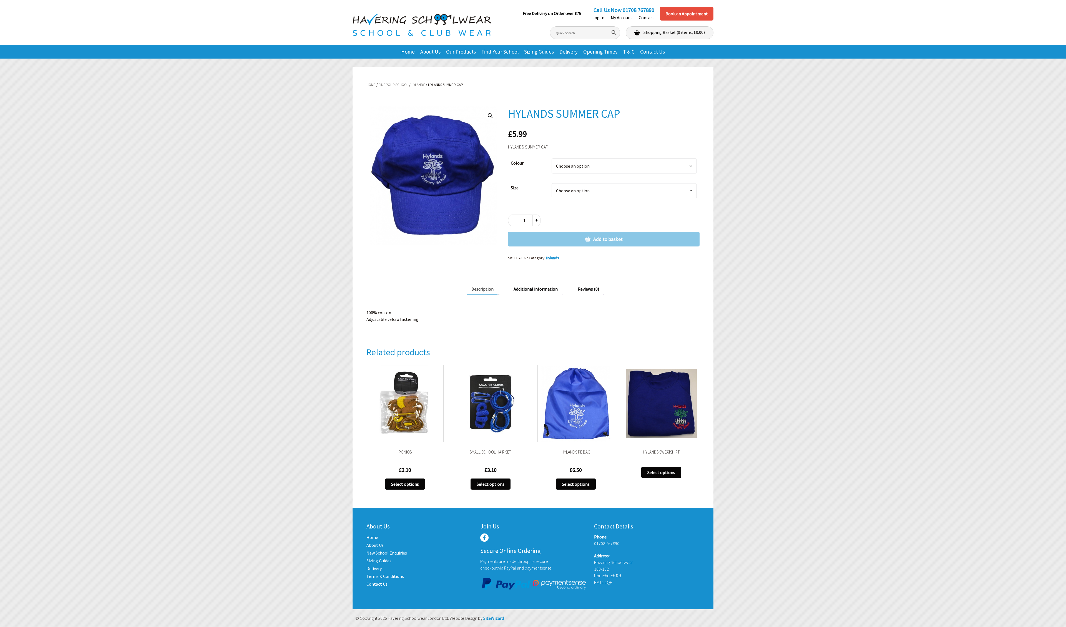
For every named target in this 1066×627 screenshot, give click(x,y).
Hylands (418, 84)
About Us (430, 51)
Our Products (461, 51)
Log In (598, 17)
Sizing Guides (539, 51)
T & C (629, 51)
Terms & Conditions (385, 576)
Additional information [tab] (536, 289)
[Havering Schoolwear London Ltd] (422, 22)
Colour (517, 163)
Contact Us (652, 51)
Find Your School (500, 51)
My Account (621, 17)
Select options (405, 484)
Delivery (568, 51)
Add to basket (608, 239)
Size (515, 187)
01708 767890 (638, 9)
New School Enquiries (386, 553)
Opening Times (600, 51)
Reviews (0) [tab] (588, 289)
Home (408, 51)
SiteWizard (493, 618)
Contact (646, 17)
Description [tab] (482, 289)
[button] (490, 116)
